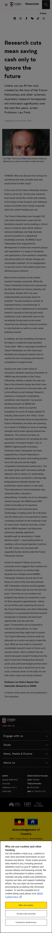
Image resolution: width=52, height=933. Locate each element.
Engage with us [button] (13, 736)
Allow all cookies (26, 905)
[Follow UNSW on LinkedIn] (14, 18)
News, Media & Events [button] (17, 753)
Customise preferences (26, 922)
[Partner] (31, 4)
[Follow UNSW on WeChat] (32, 18)
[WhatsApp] (43, 18)
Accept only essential (26, 914)
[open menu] (6, 4)
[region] (26, 887)
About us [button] (9, 762)
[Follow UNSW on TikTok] (38, 18)
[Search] (46, 4)
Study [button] (7, 744)
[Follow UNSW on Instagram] (20, 18)
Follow (43, 13)
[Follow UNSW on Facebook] (26, 18)
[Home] (15, 4)
